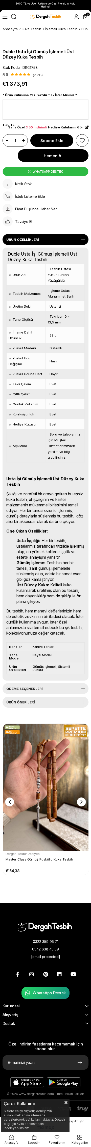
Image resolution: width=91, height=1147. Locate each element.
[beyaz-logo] (45, 926)
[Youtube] (73, 974)
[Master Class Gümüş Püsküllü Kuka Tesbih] (45, 787)
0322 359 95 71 (45, 941)
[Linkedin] (59, 974)
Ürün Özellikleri (22, 239)
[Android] (64, 1082)
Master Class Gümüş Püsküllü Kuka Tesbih (39, 859)
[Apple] (27, 1082)
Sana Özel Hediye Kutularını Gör (46, 127)
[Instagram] (32, 974)
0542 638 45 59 (45, 949)
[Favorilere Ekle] (82, 140)
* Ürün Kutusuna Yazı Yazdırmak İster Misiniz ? (40, 95)
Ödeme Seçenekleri (24, 689)
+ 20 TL (8, 125)
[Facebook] (18, 974)
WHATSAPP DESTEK (47, 171)
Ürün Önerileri (20, 702)
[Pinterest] (45, 974)
